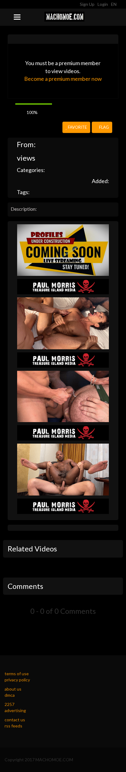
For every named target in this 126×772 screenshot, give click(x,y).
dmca (10, 695)
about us (13, 689)
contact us (15, 719)
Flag (103, 127)
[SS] (63, 249)
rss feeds (13, 725)
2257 (9, 704)
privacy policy (17, 679)
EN (114, 4)
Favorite (77, 127)
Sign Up (87, 4)
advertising (15, 710)
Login (103, 4)
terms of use (17, 673)
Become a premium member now (63, 78)
